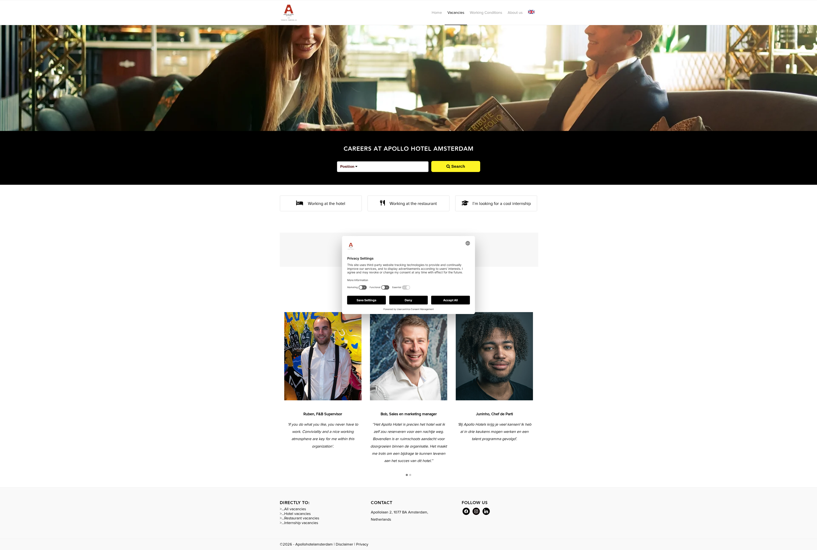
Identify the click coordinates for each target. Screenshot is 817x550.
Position (347, 167)
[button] (406, 475)
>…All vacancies (293, 509)
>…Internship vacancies (299, 522)
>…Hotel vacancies (295, 513)
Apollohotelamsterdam (314, 544)
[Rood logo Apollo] (289, 12)
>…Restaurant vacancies (299, 518)
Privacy (362, 544)
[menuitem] (437, 12)
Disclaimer (344, 544)
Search (457, 166)
